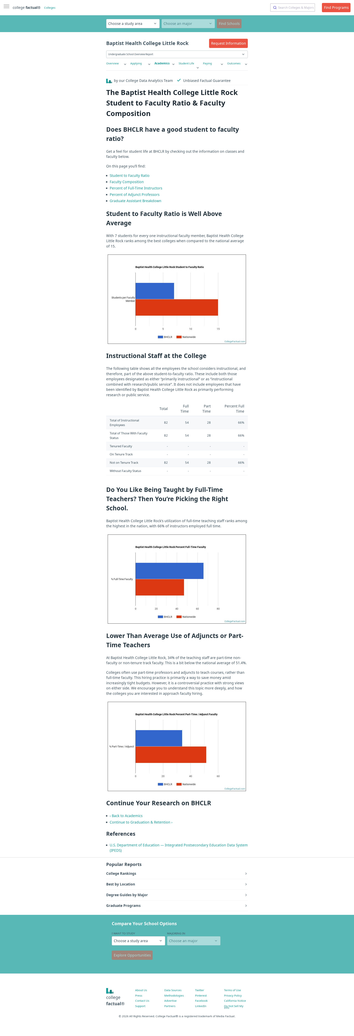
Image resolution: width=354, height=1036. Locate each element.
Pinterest (201, 995)
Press (138, 995)
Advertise (170, 1000)
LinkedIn (200, 1006)
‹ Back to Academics (126, 815)
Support (140, 1006)
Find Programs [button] (336, 7)
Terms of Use (232, 990)
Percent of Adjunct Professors (134, 194)
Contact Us (142, 1000)
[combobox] (292, 8)
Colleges (49, 7)
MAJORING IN (176, 933)
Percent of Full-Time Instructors (136, 188)
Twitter (199, 990)
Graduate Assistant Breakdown (135, 200)
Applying (136, 63)
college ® (27, 7)
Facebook (201, 1000)
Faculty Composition (127, 181)
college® (115, 1000)
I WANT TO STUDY (123, 933)
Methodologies (174, 995)
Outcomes (233, 63)
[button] (228, 43)
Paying (207, 63)
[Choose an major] (188, 23)
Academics (162, 63)
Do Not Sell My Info (233, 1007)
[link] (116, 63)
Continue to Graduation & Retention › (141, 822)
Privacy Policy (233, 995)
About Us (141, 990)
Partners (169, 1006)
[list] (116, 63)
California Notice (235, 1000)
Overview (112, 63)
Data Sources (172, 990)
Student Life (186, 63)
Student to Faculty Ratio (130, 175)
